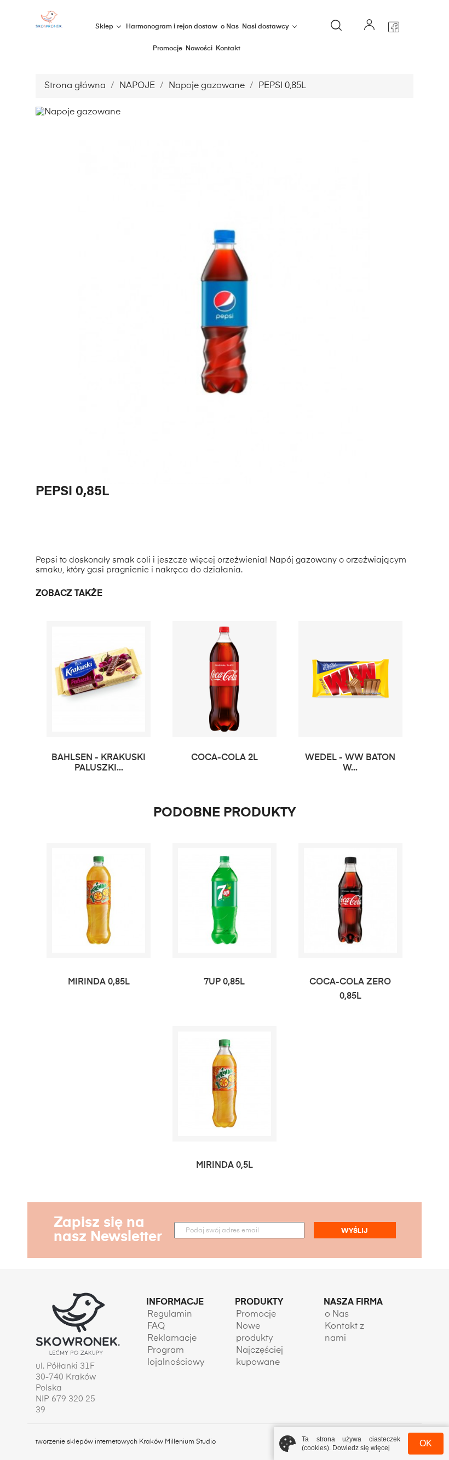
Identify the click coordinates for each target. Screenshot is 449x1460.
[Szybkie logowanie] (369, 27)
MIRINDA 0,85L (99, 982)
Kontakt (228, 48)
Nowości (199, 48)
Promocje (167, 48)
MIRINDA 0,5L (224, 1165)
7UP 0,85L (224, 982)
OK (425, 1443)
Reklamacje (172, 1338)
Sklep (104, 27)
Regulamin (169, 1314)
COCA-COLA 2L (224, 758)
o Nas (230, 27)
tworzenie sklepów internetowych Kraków (100, 1442)
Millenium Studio (190, 1442)
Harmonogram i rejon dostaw (171, 27)
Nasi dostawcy (265, 27)
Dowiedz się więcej (361, 1448)
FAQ (156, 1326)
